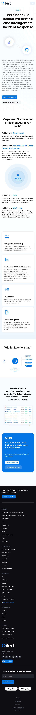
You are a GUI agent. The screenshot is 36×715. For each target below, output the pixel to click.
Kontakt (4, 620)
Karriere (4, 610)
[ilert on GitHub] (6, 657)
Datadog (4, 562)
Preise (3, 538)
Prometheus (5, 555)
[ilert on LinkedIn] (10, 657)
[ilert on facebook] (13, 657)
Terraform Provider (7, 534)
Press (3, 617)
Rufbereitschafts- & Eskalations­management (14, 515)
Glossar (4, 583)
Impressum (18, 701)
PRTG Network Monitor (8, 549)
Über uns (4, 613)
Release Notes (6, 593)
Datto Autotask (6, 552)
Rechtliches (18, 710)
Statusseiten (5, 522)
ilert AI (3, 531)
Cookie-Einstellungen (18, 707)
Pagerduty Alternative (8, 628)
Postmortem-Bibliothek (8, 599)
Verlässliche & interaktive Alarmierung (12, 512)
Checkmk (4, 559)
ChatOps (4, 528)
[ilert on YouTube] (16, 657)
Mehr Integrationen (7, 568)
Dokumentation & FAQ (8, 586)
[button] (32, 3)
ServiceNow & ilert (7, 634)
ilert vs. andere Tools (8, 638)
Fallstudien (5, 580)
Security (4, 596)
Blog (3, 576)
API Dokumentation (7, 589)
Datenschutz (18, 704)
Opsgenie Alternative (8, 631)
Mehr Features (6, 541)
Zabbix (4, 565)
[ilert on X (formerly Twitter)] (3, 657)
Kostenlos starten (8, 497)
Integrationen (5, 525)
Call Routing (5, 518)
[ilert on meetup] (20, 657)
